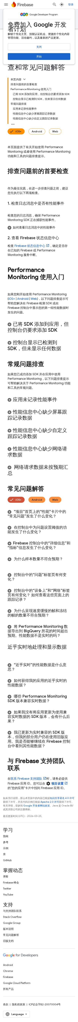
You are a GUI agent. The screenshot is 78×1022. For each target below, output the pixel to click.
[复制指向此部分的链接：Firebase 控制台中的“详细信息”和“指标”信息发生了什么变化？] (60, 548)
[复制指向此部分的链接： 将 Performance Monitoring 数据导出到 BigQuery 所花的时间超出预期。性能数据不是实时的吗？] (65, 635)
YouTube (8, 894)
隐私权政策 (18, 1004)
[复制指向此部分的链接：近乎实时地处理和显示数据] (11, 653)
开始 (39, 56)
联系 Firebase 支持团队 (26, 779)
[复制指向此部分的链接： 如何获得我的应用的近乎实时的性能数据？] (31, 685)
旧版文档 (8, 941)
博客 (5, 876)
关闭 (39, 47)
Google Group (11, 923)
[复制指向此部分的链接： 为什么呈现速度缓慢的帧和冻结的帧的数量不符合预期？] (53, 615)
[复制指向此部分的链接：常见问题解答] (48, 489)
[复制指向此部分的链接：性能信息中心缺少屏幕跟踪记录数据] (37, 418)
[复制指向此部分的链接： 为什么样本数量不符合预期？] (11, 563)
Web (55, 131)
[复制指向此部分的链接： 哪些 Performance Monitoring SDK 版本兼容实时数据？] (54, 701)
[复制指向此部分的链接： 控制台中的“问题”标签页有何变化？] (20, 579)
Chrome (8, 971)
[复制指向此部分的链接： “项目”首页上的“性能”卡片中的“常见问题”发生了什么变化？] (60, 516)
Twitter (7, 888)
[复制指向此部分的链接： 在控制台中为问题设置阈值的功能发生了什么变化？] (46, 532)
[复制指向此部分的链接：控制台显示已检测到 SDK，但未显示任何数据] (66, 349)
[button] (39, 227)
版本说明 (8, 929)
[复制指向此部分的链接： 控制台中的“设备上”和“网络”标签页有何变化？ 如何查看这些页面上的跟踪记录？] (31, 599)
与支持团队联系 (12, 911)
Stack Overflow (12, 917)
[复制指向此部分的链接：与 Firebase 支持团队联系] (23, 768)
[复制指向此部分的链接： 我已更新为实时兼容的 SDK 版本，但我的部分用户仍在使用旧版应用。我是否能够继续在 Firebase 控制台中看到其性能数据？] (49, 746)
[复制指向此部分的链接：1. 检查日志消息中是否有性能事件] (11, 208)
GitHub (7, 860)
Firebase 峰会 (11, 882)
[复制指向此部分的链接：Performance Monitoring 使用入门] (11, 284)
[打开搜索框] (54, 4)
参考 (5, 842)
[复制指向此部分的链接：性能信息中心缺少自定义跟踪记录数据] (42, 436)
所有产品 (8, 989)
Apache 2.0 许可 (50, 801)
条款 (5, 1004)
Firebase (8, 977)
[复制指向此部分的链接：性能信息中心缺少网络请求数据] (27, 455)
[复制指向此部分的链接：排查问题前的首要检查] (11, 178)
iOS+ (18, 131)
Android (37, 131)
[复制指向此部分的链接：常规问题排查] (48, 364)
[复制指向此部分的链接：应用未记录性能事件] (62, 400)
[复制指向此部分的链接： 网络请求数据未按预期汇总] (17, 473)
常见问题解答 (11, 935)
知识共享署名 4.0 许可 (62, 798)
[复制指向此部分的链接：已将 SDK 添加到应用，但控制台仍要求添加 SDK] (62, 330)
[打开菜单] (6, 4)
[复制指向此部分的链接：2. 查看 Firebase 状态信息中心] (63, 238)
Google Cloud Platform (16, 983)
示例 (5, 848)
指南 (5, 836)
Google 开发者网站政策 (36, 805)
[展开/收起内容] (24, 79)
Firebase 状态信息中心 (29, 246)
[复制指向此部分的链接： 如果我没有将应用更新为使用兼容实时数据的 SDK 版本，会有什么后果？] (20, 721)
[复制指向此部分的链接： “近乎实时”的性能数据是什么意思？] (20, 669)
